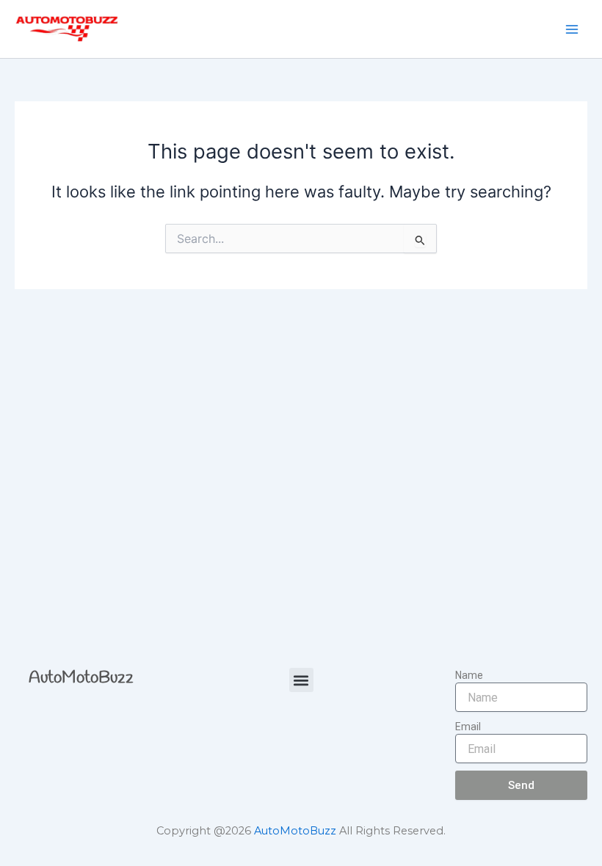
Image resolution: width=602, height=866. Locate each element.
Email (468, 726)
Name (469, 675)
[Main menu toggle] (571, 29)
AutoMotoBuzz (81, 678)
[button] (301, 680)
